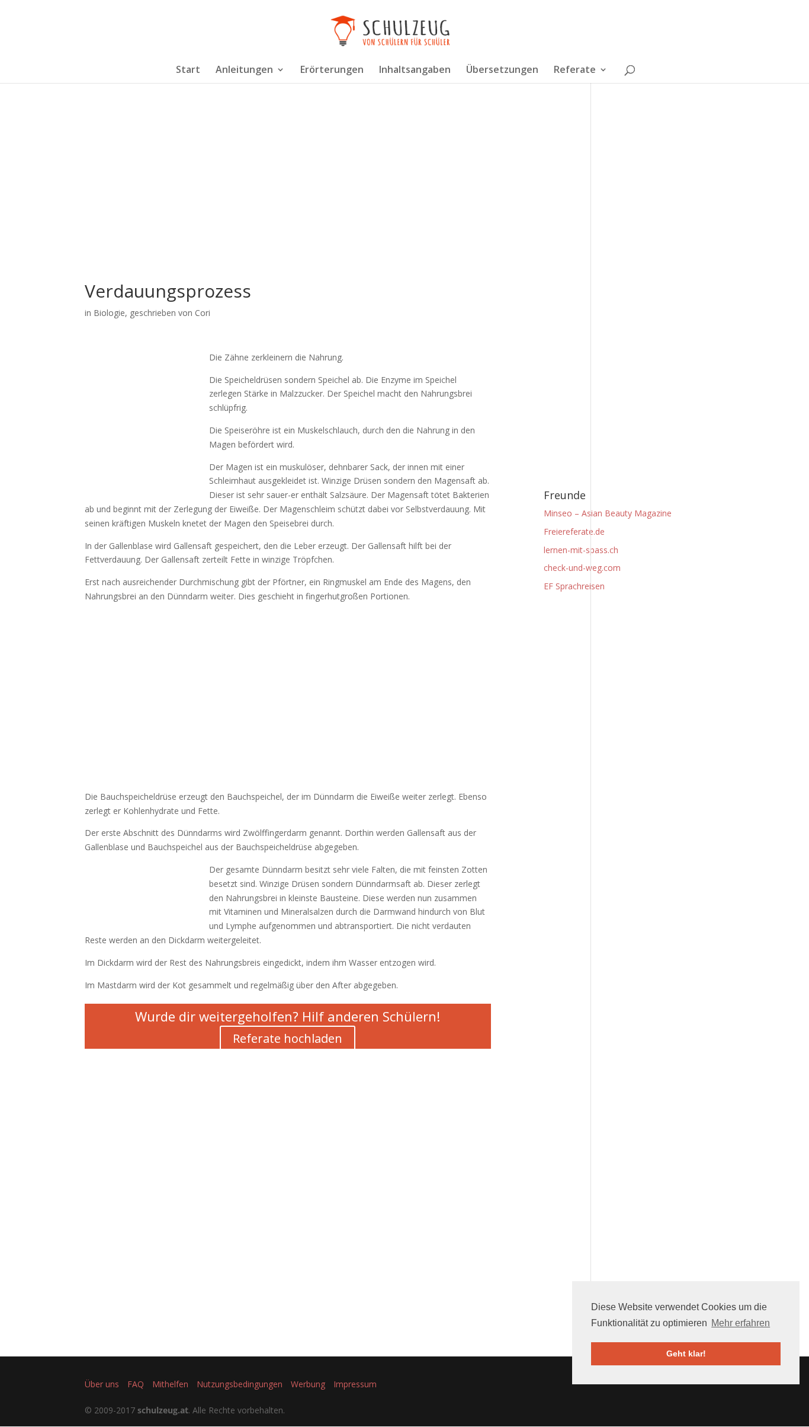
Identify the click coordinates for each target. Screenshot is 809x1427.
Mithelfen (170, 1384)
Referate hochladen (287, 1038)
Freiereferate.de (574, 531)
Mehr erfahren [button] (740, 1323)
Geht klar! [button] (686, 1353)
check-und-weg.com (582, 567)
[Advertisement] (288, 199)
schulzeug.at (162, 1410)
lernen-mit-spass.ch (581, 550)
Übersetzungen (502, 70)
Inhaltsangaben (415, 70)
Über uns (102, 1384)
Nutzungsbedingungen (239, 1384)
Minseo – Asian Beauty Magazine (608, 513)
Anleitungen (244, 70)
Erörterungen (332, 70)
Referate (575, 70)
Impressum (355, 1384)
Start (188, 70)
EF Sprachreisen (574, 586)
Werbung (308, 1384)
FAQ (135, 1384)
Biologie (109, 312)
